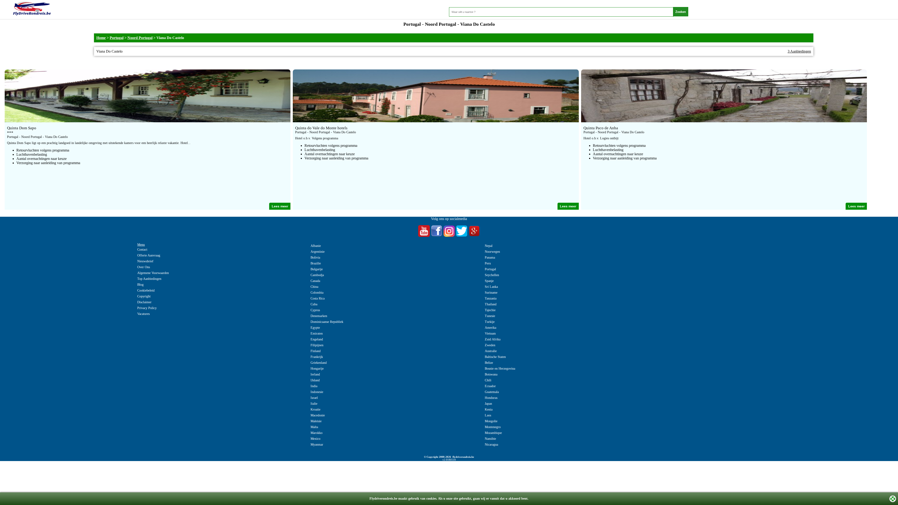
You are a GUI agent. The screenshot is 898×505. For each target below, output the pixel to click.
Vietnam (490, 333)
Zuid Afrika (492, 339)
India (314, 386)
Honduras (491, 398)
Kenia (488, 409)
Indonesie (317, 392)
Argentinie (318, 251)
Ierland (315, 374)
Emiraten (317, 333)
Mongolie (491, 421)
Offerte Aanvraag (148, 255)
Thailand (490, 304)
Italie (314, 403)
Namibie (490, 438)
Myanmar (317, 444)
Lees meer (280, 206)
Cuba (314, 304)
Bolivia (315, 257)
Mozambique (493, 433)
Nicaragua (491, 444)
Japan (488, 403)
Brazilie (316, 263)
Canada (315, 281)
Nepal (488, 246)
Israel (314, 398)
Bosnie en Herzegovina (500, 368)
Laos (488, 415)
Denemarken (319, 316)
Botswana (491, 374)
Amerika (490, 327)
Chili (488, 380)
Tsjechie (490, 310)
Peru (488, 263)
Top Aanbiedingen (149, 279)
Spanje (489, 281)
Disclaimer (144, 302)
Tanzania (490, 298)
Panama (490, 257)
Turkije (490, 322)
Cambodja (317, 275)
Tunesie (490, 316)
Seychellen (492, 275)
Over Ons (143, 267)
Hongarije (317, 368)
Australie (491, 351)
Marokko (316, 433)
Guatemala (492, 392)
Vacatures (143, 314)
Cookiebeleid (146, 290)
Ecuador (490, 386)
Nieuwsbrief (145, 261)
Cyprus (315, 310)
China (314, 287)
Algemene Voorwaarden (153, 273)
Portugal (116, 38)
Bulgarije (317, 269)
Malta (314, 427)
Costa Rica (318, 298)
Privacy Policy (147, 308)
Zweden (490, 345)
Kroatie (315, 409)
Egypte (315, 327)
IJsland (315, 380)
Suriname (491, 292)
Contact (142, 249)
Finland (316, 351)
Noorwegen (492, 251)
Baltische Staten (495, 357)
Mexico (315, 438)
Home (101, 38)
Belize (489, 362)
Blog (140, 284)
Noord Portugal (139, 38)
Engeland (317, 339)
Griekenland (319, 362)
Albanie (316, 246)
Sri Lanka (491, 287)
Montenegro (493, 427)
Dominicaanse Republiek (327, 322)
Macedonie (318, 415)
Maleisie (316, 421)
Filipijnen (317, 345)
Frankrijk (317, 357)
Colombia (317, 292)
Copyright (144, 296)
